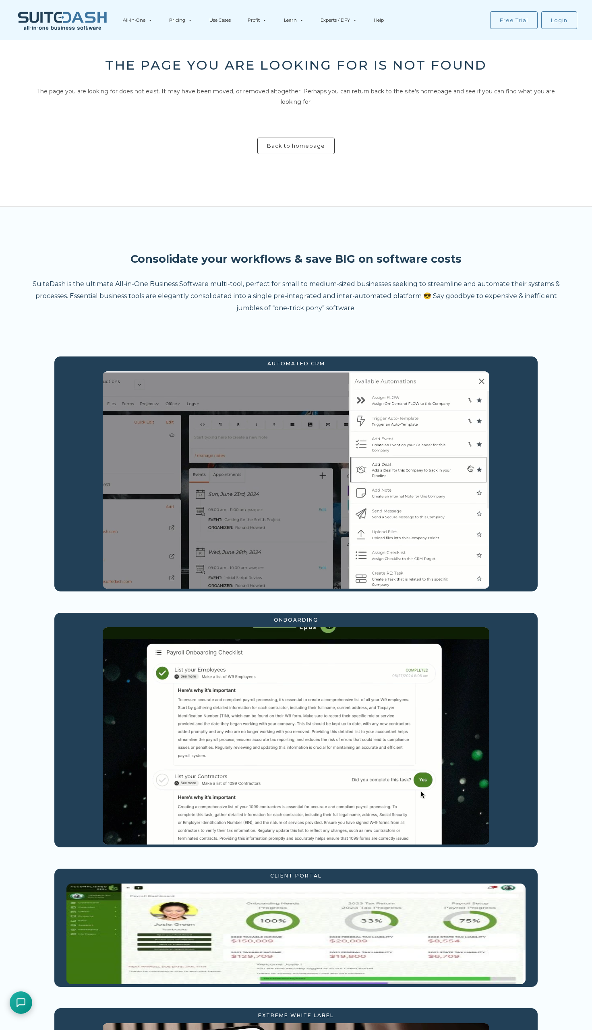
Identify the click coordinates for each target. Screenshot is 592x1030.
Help (379, 20)
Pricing (177, 20)
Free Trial (514, 20)
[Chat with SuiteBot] (21, 1002)
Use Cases (220, 20)
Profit (254, 20)
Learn (290, 20)
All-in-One (134, 20)
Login (559, 20)
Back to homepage (296, 145)
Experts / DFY (335, 20)
